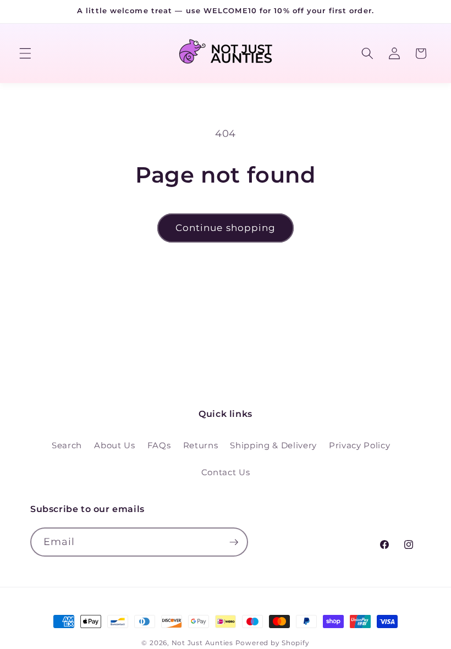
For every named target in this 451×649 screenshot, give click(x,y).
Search (67, 445)
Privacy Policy (359, 445)
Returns (200, 445)
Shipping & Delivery (273, 445)
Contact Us (225, 472)
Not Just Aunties (202, 643)
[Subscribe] (234, 542)
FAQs (159, 445)
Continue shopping (225, 227)
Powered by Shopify (272, 643)
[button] (25, 53)
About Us (114, 445)
